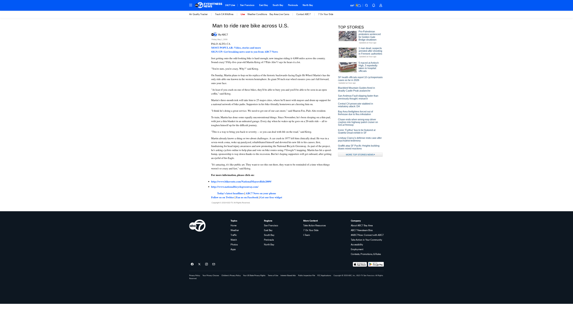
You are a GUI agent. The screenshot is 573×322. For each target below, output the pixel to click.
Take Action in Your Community (366, 240)
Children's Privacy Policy (231, 275)
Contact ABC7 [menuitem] (303, 14)
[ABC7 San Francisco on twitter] (199, 264)
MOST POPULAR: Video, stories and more (236, 47)
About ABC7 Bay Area (362, 225)
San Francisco (247, 5)
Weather (235, 230)
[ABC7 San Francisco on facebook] (192, 264)
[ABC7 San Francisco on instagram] (207, 264)
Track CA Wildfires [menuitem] (224, 14)
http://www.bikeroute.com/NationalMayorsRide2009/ (241, 181)
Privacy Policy (194, 275)
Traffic (234, 235)
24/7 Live (230, 5)
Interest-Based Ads (288, 275)
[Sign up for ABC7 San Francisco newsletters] (214, 264)
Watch (234, 240)
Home (234, 225)
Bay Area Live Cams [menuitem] (279, 14)
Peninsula (293, 5)
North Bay (308, 5)
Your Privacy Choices (210, 275)
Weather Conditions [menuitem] (257, 14)
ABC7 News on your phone (261, 193)
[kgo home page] (197, 226)
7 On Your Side (310, 230)
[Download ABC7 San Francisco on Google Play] (376, 264)
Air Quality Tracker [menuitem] (198, 14)
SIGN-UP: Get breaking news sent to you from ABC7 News (244, 52)
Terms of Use (273, 275)
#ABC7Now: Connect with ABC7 (367, 235)
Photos (234, 244)
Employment (357, 249)
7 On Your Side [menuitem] (325, 14)
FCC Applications (324, 275)
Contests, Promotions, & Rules (366, 254)
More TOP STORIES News (359, 154)
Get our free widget (271, 197)
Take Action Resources (314, 225)
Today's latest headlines (230, 193)
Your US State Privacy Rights (254, 275)
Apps (233, 249)
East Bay (263, 5)
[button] (191, 5)
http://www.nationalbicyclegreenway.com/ (234, 187)
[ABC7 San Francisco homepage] (208, 5)
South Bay (278, 5)
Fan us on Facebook (247, 197)
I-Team (306, 235)
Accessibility (357, 244)
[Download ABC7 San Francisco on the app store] (360, 264)
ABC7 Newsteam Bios (362, 230)
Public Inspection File (306, 275)
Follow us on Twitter (222, 197)
